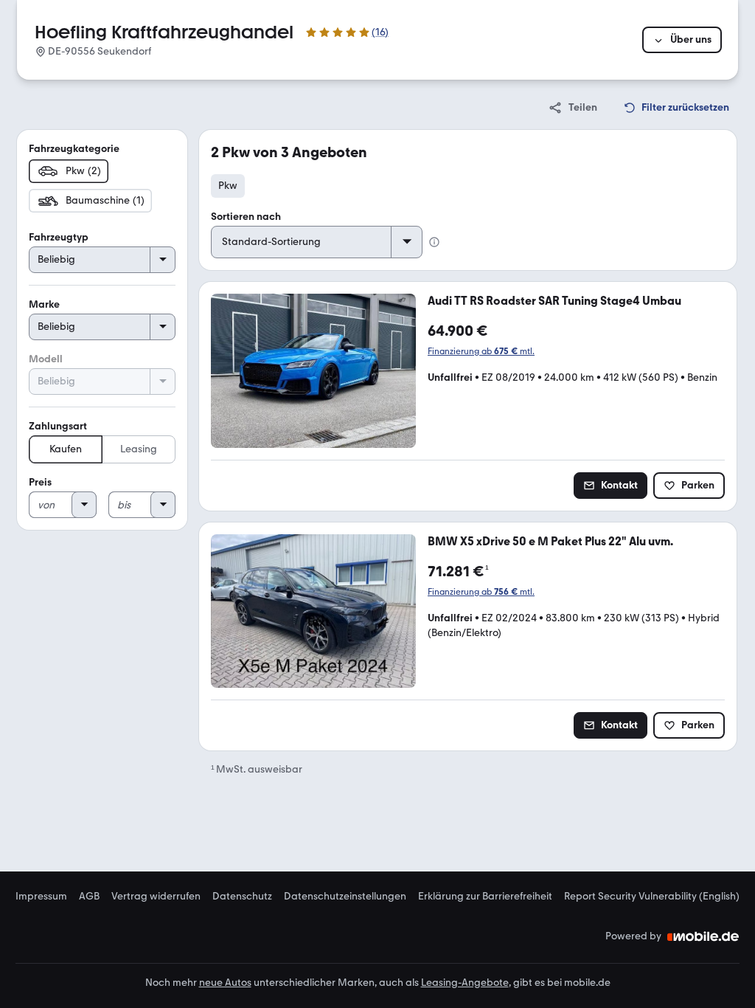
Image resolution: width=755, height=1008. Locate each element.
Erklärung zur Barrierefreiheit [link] (485, 896)
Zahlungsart (58, 426)
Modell (46, 359)
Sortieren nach (246, 216)
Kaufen (65, 449)
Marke (44, 304)
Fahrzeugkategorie (74, 148)
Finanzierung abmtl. (481, 351)
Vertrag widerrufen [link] (156, 896)
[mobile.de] (703, 936)
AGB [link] (89, 896)
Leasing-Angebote (465, 982)
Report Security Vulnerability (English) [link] (652, 896)
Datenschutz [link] (242, 896)
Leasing (138, 449)
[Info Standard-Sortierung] (434, 242)
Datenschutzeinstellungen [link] (345, 896)
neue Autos (225, 982)
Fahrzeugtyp (58, 237)
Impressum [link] (41, 896)
